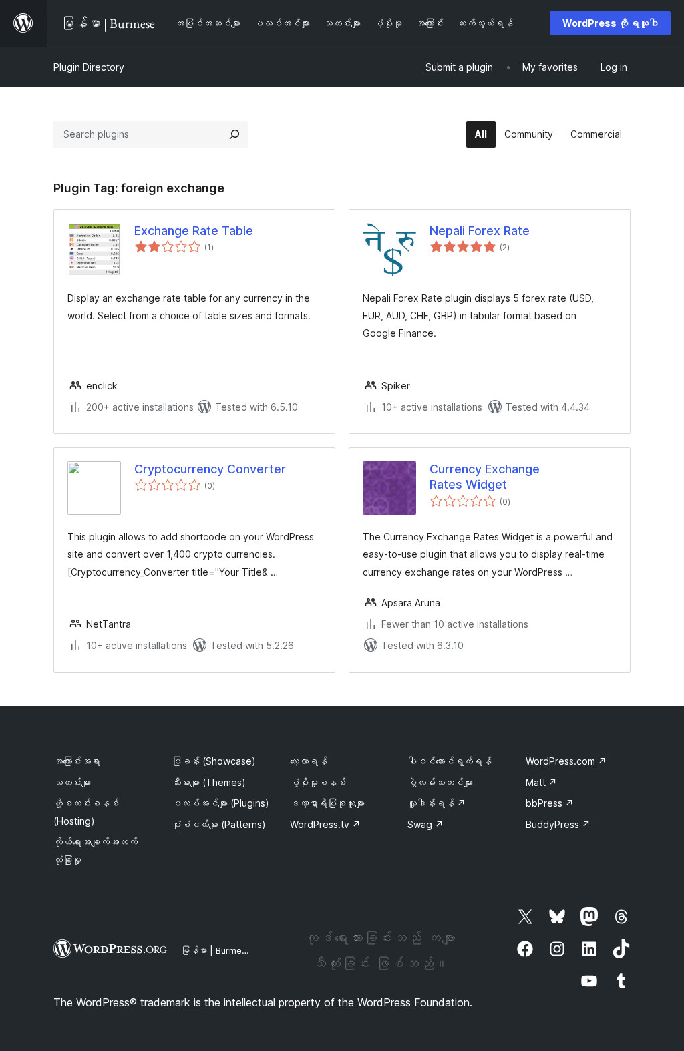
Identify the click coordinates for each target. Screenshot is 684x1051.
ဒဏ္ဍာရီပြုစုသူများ (327, 803)
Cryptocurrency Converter (210, 469)
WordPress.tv (325, 824)
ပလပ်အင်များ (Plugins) (220, 803)
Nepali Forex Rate (480, 231)
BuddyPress (558, 824)
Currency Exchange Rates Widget (485, 476)
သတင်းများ (72, 782)
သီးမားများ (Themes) (209, 782)
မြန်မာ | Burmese (216, 950)
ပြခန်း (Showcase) (214, 761)
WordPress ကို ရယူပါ (610, 23)
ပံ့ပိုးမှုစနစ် (318, 782)
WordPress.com (566, 761)
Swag (425, 824)
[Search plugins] (234, 134)
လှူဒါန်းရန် (436, 803)
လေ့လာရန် (308, 761)
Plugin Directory (88, 67)
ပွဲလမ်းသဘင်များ (440, 782)
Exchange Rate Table (193, 231)
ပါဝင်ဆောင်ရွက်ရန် (449, 761)
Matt (541, 782)
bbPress (550, 803)
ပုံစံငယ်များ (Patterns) (219, 824)
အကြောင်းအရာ (76, 761)
